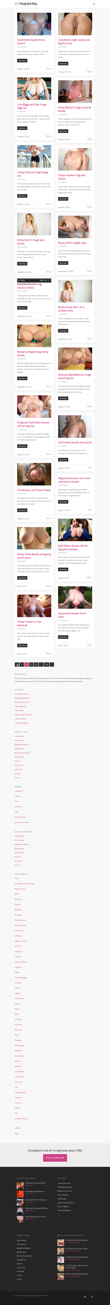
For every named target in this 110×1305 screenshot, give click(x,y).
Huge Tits (18, 967)
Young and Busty (21, 1118)
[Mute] (46, 280)
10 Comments (22, 47)
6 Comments (62, 314)
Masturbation (20, 998)
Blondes (18, 904)
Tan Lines (18, 1082)
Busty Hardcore (20, 920)
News (17, 1014)
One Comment (22, 247)
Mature (17, 1004)
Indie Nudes (19, 710)
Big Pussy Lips (20, 889)
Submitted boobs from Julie (75, 442)
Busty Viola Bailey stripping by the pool (34, 555)
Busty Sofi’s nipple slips (72, 243)
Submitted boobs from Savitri (31, 41)
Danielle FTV (19, 757)
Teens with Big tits (21, 723)
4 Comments (62, 47)
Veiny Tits (18, 1103)
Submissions (19, 1077)
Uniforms (18, 1098)
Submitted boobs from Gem (72, 615)
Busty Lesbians (20, 925)
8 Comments (21, 629)
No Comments (63, 485)
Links (17, 812)
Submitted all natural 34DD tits (36, 1208)
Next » (52, 664)
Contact (18, 796)
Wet (16, 1113)
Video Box (18, 769)
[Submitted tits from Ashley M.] (20, 1202)
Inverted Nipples (21, 977)
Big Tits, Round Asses (23, 753)
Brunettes (18, 915)
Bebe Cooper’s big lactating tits (77, 1274)
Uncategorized (20, 1092)
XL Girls (17, 773)
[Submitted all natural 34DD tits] (20, 1211)
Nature (17, 1009)
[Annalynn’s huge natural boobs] (60, 1259)
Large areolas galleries (23, 715)
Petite (17, 1035)
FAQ (16, 801)
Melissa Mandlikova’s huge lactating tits (74, 376)
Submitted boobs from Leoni (35, 1217)
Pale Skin (18, 1030)
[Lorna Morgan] (60, 1268)
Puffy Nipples (20, 1045)
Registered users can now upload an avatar (74, 479)
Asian (17, 878)
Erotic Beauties (20, 706)
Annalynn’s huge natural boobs (76, 1257)
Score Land (19, 765)
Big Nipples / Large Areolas (25, 883)
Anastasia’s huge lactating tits (76, 1240)
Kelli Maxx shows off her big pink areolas (73, 547)
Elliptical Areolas (21, 941)
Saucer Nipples (20, 719)
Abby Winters (20, 736)
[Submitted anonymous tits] (20, 1194)
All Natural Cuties (21, 694)
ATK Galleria (19, 740)
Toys (16, 1087)
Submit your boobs (22, 822)
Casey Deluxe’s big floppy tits (32, 174)
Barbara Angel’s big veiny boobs (32, 353)
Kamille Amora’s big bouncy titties (29, 285)
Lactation (18, 983)
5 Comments (21, 111)
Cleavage (18, 936)
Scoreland (18, 861)
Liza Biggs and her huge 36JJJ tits (32, 106)
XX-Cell (17, 778)
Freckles (18, 957)
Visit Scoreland (55, 1158)
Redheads (18, 1051)
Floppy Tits (19, 951)
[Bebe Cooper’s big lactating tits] (60, 1276)
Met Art (17, 761)
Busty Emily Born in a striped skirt (71, 308)
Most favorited (20, 817)
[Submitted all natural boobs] (20, 1185)
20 (47, 664)
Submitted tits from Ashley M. (36, 1200)
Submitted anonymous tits (34, 1191)
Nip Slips (18, 1019)
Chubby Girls (19, 930)
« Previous (17, 664)
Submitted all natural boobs (35, 1183)
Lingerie (18, 993)
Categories (19, 791)
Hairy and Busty (21, 962)
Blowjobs (18, 910)
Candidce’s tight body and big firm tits (74, 41)
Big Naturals (19, 749)
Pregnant (18, 1040)
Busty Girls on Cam (22, 702)
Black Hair (18, 899)
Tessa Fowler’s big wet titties (71, 176)
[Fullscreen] (49, 280)
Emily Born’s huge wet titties (31, 241)
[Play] (19, 280)
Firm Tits (18, 946)
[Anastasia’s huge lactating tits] (60, 1242)
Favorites (18, 807)
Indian (17, 972)
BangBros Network (22, 744)
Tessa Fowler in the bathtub (29, 623)
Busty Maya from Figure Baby (76, 1248)
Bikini (17, 894)
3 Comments (21, 359)
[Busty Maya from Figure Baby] (60, 1251)
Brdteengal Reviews (22, 698)
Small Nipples (20, 1071)
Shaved (17, 1061)
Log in (17, 1133)
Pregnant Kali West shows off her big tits (33, 424)
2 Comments (21, 179)
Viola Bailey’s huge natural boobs (74, 109)
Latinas (17, 988)
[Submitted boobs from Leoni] (20, 1219)
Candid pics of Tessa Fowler (34, 490)
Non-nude (18, 1024)
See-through (19, 1056)
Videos (17, 1108)
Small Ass (18, 1066)
